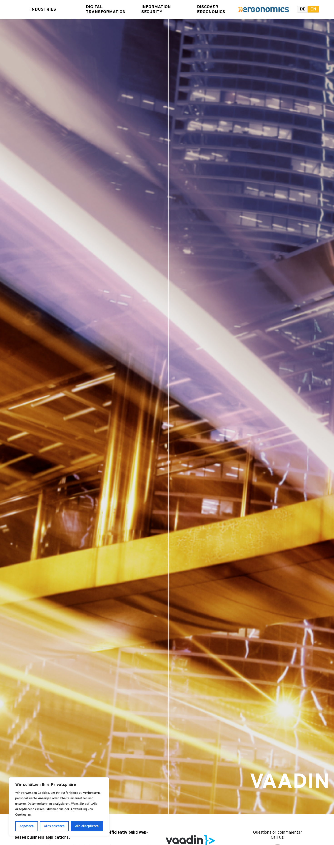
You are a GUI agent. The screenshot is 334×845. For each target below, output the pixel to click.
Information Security (153, 9)
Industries (42, 9)
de (303, 9)
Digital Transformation (98, 9)
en (313, 9)
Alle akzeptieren (87, 826)
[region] (59, 806)
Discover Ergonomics (209, 9)
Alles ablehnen (54, 826)
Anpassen (27, 826)
